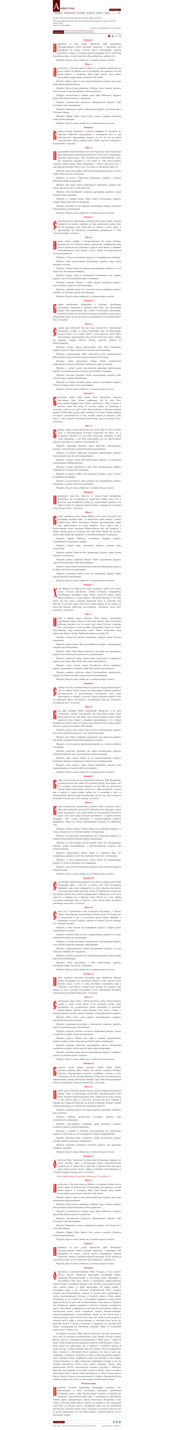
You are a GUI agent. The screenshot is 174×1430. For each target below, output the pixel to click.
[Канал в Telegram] (114, 1422)
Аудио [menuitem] (107, 13)
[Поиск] (116, 36)
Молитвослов (69, 13)
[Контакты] (120, 1422)
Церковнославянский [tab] (72, 32)
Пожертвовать (58, 1422)
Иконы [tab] (90, 32)
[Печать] (113, 36)
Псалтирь (81, 13)
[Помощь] (120, 36)
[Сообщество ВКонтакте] (117, 1422)
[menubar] (85, 13)
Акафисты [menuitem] (91, 13)
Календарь (58, 13)
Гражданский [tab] (58, 32)
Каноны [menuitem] (99, 13)
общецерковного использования (110, 28)
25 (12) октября (64, 25)
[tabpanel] (87, 725)
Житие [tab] (84, 32)
